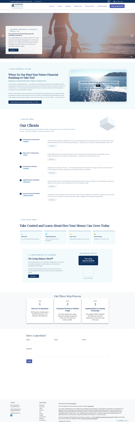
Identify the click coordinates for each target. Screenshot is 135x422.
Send (29, 361)
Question (29, 349)
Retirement (41, 405)
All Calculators (42, 420)
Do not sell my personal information (89, 418)
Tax (40, 411)
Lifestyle (41, 415)
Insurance (41, 410)
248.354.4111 (39, 1)
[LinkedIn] (108, 1)
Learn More (51, 146)
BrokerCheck (91, 406)
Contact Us (12, 50)
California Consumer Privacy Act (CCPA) (105, 417)
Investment (41, 406)
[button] (52, 6)
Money (40, 413)
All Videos (41, 418)
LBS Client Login (119, 1)
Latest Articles (42, 417)
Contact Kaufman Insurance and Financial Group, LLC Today (24, 102)
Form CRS (73, 403)
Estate (40, 408)
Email (56, 340)
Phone (84, 340)
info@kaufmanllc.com (15, 413)
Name (28, 340)
